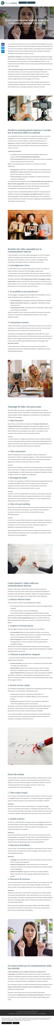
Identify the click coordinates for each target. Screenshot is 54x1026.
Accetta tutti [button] (16, 1023)
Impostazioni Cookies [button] (6, 1023)
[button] (27, 3)
